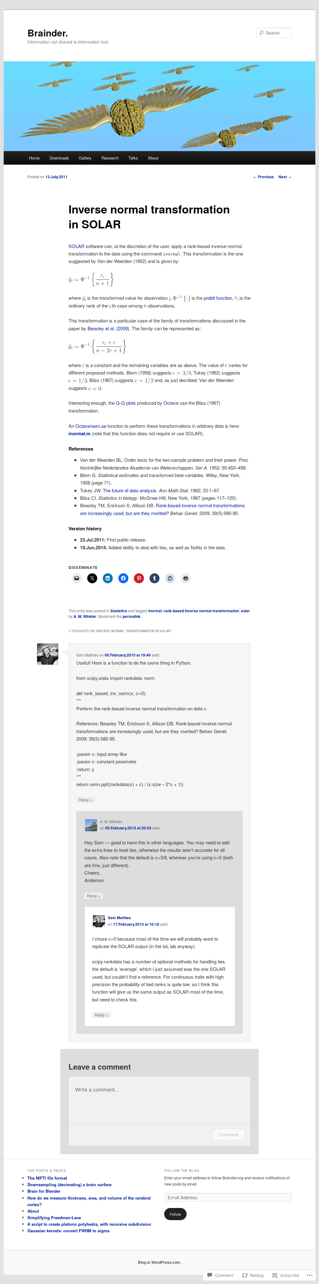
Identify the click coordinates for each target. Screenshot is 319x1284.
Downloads (59, 158)
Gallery (85, 158)
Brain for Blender (43, 1191)
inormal (155, 610)
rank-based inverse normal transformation (201, 610)
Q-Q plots (126, 402)
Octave (171, 402)
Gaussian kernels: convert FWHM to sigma (68, 1231)
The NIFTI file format (47, 1178)
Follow (175, 1214)
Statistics (118, 610)
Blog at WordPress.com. (159, 1262)
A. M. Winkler (85, 616)
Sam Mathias (119, 917)
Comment (229, 1134)
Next (285, 176)
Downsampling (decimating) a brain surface (69, 1184)
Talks (133, 158)
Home (34, 158)
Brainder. (47, 32)
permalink (131, 616)
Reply (86, 799)
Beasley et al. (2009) (108, 328)
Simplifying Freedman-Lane (54, 1217)
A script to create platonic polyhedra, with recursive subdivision (89, 1224)
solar (245, 610)
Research (110, 158)
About (153, 158)
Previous (263, 176)
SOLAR (76, 246)
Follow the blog (181, 1170)
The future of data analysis (129, 490)
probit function (218, 297)
